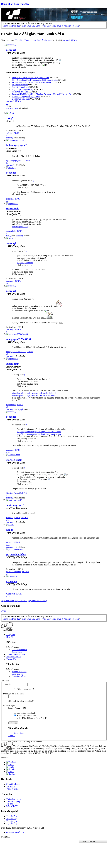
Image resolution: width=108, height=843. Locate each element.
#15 (7, 596)
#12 (7, 520)
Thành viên (11, 659)
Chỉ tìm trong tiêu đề (25, 689)
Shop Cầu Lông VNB (15, 654)
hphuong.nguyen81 (14, 160)
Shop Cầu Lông (13, 784)
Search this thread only (26, 713)
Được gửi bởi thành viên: (13, 694)
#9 (7, 407)
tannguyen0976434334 (18, 339)
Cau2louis (11, 581)
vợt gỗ (9, 133)
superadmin (11, 231)
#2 (7, 135)
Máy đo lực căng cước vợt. (23, 89)
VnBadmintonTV (13, 657)
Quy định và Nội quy (15, 832)
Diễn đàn (10, 637)
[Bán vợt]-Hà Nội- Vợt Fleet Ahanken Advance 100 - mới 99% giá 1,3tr (42, 94)
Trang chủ (10, 634)
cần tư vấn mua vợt (20, 92)
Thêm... (11, 736)
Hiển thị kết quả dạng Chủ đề (34, 718)
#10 (7, 452)
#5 (7, 233)
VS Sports (10, 786)
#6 (7, 283)
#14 (7, 574)
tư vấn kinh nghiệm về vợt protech (26, 96)
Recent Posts (17, 652)
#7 (7, 332)
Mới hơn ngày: (9, 705)
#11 (7, 495)
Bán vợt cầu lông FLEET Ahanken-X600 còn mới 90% (35, 80)
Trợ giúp (9, 804)
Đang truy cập (17, 674)
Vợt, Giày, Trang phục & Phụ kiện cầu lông (33, 40)
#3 (7, 163)
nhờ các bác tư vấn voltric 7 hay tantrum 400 (30, 77)
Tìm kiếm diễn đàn (19, 649)
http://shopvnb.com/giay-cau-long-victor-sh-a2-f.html (34, 393)
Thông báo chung (13, 799)
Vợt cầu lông (11, 816)
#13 (7, 545)
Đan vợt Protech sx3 (20, 87)
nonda (9, 529)
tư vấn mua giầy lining (21, 99)
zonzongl (66, 40)
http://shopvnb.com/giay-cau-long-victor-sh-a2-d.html (34, 395)
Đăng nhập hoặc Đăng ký (15, 3)
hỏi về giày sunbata (20, 85)
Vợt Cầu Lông (12, 789)
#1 (7, 103)
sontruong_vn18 (15, 505)
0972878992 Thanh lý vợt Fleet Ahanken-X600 (31, 82)
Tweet (3, 611)
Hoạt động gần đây (20, 676)
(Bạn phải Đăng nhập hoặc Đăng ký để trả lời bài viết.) (24, 600)
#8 (7, 354)
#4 (7, 201)
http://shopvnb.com (20, 226)
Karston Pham (12, 108)
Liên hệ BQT (12, 806)
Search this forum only (26, 715)
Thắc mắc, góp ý (13, 801)
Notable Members (19, 671)
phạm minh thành (16, 554)
